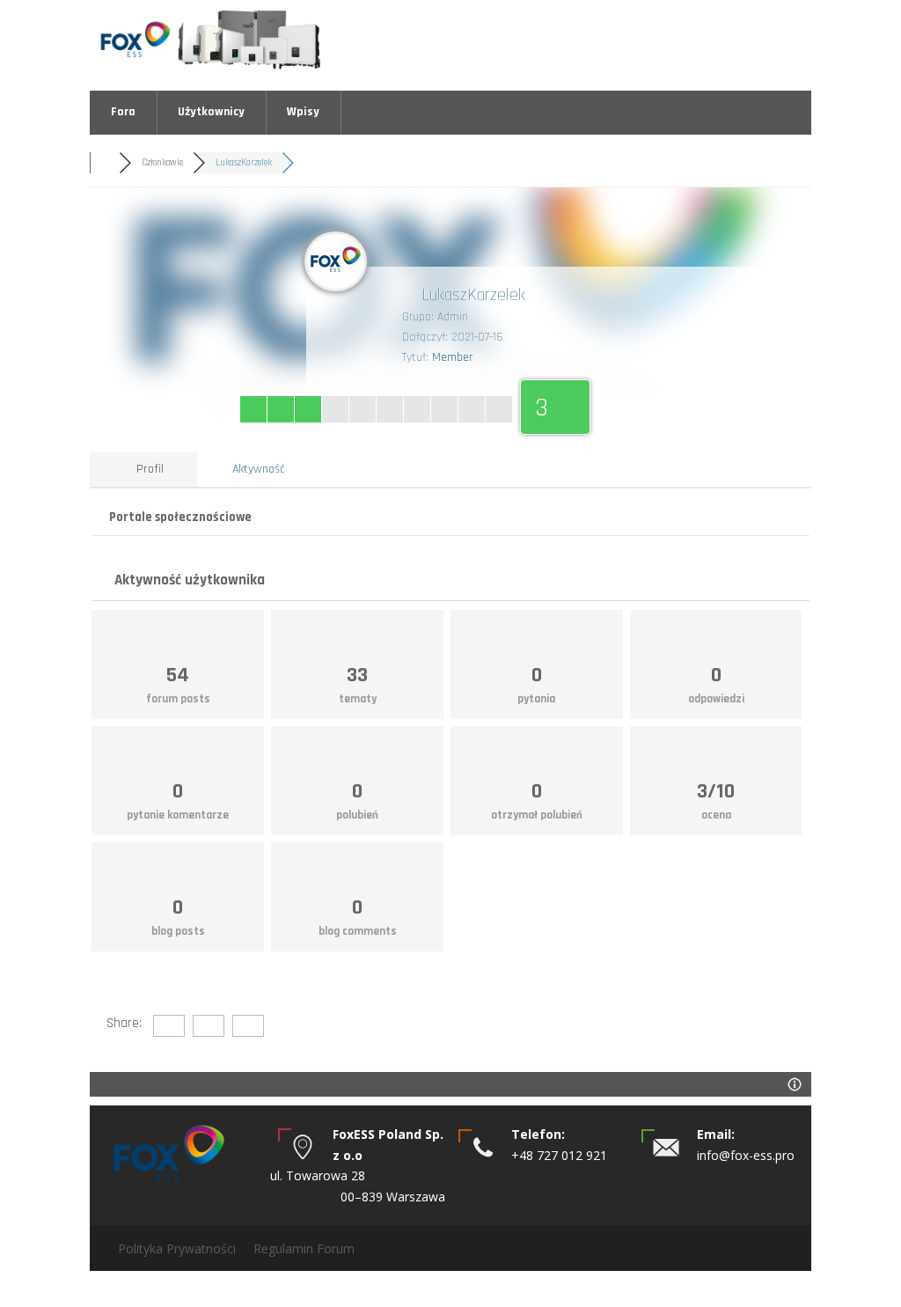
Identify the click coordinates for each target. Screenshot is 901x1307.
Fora (123, 112)
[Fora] (104, 163)
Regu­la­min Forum (304, 1248)
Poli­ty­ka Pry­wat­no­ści (177, 1248)
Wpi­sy (303, 112)
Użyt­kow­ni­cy (211, 112)
